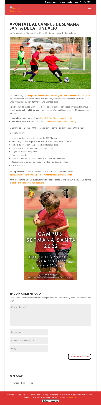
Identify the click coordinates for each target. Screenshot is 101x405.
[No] (97, 398)
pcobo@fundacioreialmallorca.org (28, 183)
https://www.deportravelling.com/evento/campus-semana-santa (41, 175)
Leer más (73, 397)
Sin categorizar (55, 33)
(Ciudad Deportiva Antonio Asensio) (61, 121)
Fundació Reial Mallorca (23, 33)
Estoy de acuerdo (50, 401)
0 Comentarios (70, 33)
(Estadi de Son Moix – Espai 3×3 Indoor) (57, 118)
